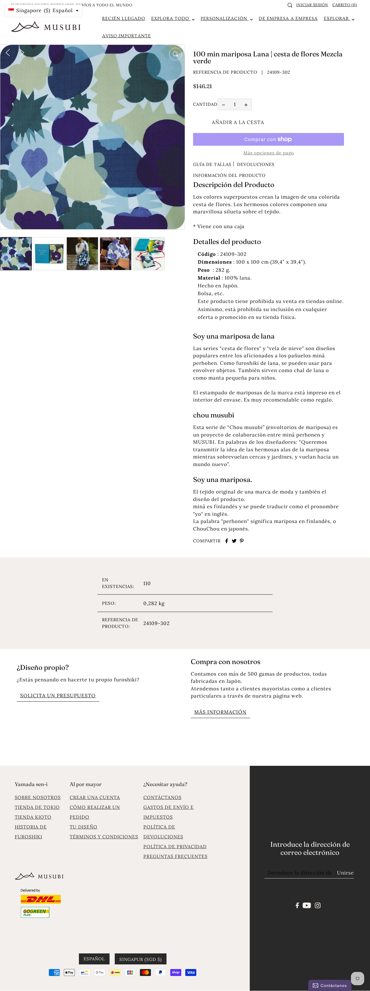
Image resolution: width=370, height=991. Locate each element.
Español (94, 959)
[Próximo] (22, 52)
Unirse (345, 873)
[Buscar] (290, 5)
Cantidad (205, 104)
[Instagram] (318, 904)
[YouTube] (307, 904)
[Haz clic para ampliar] (175, 54)
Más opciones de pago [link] (268, 153)
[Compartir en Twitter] (234, 541)
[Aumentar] (245, 104)
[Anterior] (7, 52)
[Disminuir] (223, 104)
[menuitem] (123, 18)
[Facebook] (297, 904)
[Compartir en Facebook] (226, 541)
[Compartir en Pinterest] (241, 541)
